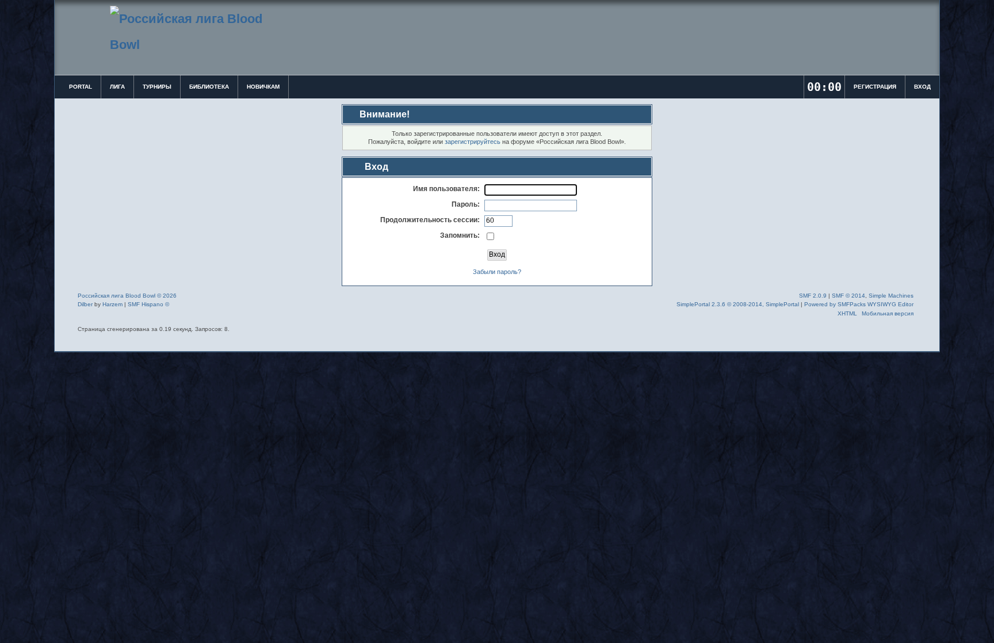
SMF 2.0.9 (813, 295)
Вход (922, 86)
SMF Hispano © (148, 304)
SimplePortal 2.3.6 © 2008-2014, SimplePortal (737, 304)
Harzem (112, 304)
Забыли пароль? (497, 271)
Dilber (85, 304)
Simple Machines (891, 295)
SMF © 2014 (848, 295)
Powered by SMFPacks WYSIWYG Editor (858, 304)
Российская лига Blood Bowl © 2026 (127, 295)
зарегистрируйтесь (472, 141)
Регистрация (875, 86)
